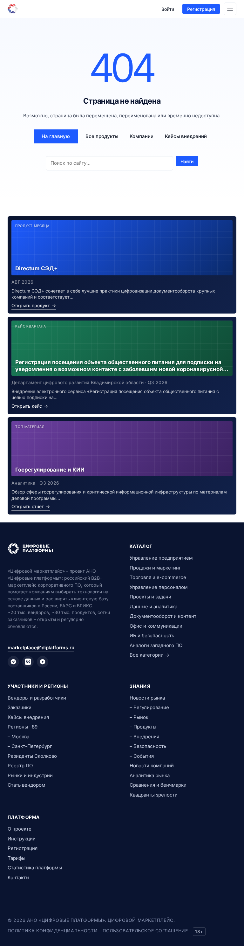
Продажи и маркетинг (155, 568)
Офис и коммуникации (156, 626)
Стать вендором (26, 785)
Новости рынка (147, 698)
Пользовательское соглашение (145, 930)
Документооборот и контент (163, 616)
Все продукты (101, 136)
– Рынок (139, 717)
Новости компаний (152, 766)
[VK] (28, 661)
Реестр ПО (20, 766)
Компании (141, 136)
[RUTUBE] (42, 661)
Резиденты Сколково (32, 756)
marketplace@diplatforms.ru (41, 648)
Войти (167, 9)
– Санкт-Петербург (30, 746)
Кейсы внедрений (186, 136)
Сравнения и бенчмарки (158, 785)
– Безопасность (148, 746)
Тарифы (16, 858)
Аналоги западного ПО (156, 645)
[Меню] (230, 9)
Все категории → (149, 655)
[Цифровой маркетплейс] (61, 548)
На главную (56, 136)
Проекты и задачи (150, 597)
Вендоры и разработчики (37, 698)
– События (142, 756)
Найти (186, 161)
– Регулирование (149, 707)
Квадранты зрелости (154, 795)
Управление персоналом (159, 587)
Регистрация (201, 9)
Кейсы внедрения (28, 717)
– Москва (18, 737)
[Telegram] (13, 661)
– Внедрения (144, 737)
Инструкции (22, 839)
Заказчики (19, 707)
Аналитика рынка (150, 775)
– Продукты (143, 727)
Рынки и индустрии (30, 775)
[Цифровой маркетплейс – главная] (13, 9)
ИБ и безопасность (152, 635)
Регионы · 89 (22, 727)
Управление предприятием (161, 558)
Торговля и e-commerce (158, 577)
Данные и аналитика (153, 607)
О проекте (19, 829)
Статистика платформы (35, 868)
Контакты (18, 877)
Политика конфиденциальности (53, 930)
